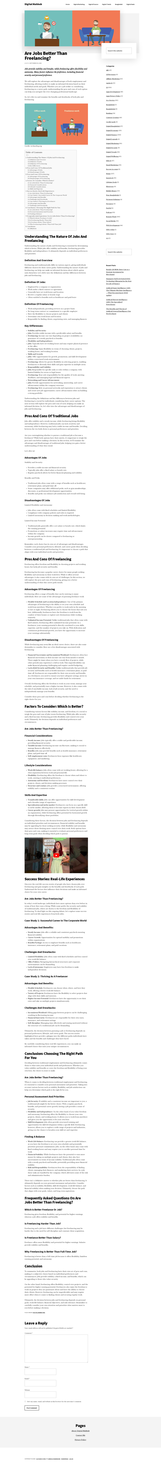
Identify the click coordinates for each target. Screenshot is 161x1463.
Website (27, 1390)
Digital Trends (111, 152)
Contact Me (80, 1435)
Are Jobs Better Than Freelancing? (41, 183)
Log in (71, 1459)
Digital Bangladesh (113, 126)
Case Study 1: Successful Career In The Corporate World (48, 195)
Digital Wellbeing (112, 156)
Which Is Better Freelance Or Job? (41, 218)
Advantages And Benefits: (38, 197)
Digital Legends (111, 139)
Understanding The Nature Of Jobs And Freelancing (45, 157)
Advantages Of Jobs (36, 170)
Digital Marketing (39, 1312)
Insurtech (109, 178)
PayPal (108, 208)
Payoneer (109, 204)
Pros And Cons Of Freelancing (38, 174)
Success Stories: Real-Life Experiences (40, 191)
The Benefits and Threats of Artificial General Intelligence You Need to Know (118, 311)
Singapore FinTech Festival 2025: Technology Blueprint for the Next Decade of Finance (118, 281)
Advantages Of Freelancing (39, 176)
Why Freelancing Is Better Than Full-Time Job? (45, 224)
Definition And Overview (38, 160)
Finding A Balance (36, 214)
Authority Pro (41, 1459)
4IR (107, 70)
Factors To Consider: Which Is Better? (40, 181)
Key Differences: (35, 166)
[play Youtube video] (56, 855)
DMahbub (33, 228)
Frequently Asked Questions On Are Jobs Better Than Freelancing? (51, 216)
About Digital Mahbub (80, 1431)
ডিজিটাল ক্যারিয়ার (110, 230)
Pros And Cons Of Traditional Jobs (39, 168)
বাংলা (107, 238)
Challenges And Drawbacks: (39, 199)
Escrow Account (112, 169)
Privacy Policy (80, 1440)
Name (27, 1367)
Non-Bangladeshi (112, 195)
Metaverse (110, 186)
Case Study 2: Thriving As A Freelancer (42, 201)
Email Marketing (112, 165)
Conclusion (31, 226)
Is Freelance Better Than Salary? (40, 222)
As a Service (110, 100)
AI (107, 87)
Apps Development (113, 92)
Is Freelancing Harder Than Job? (41, 220)
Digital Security (111, 148)
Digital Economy (112, 130)
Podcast (109, 212)
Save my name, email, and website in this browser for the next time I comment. (54, 1401)
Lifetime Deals (111, 182)
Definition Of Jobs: (36, 162)
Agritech (109, 83)
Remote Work (111, 217)
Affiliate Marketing (113, 79)
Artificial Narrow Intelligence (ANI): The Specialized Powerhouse (116, 302)
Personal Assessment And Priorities (41, 212)
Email (27, 1379)
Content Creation (112, 117)
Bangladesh (110, 105)
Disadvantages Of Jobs (37, 172)
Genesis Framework (54, 1459)
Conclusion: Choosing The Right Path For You (43, 208)
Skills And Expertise (36, 189)
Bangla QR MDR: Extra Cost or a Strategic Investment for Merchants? (118, 272)
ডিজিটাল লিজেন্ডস (110, 234)
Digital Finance (111, 135)
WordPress (64, 1459)
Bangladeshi (110, 109)
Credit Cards (110, 122)
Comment (29, 1333)
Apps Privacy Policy (113, 96)
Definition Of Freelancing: (38, 164)
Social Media (111, 221)
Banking (109, 113)
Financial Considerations (38, 185)
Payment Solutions (113, 199)
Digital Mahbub (33, 4)
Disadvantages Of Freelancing (40, 178)
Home (108, 174)
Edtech (108, 161)
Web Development (113, 225)
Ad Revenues (111, 74)
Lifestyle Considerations (38, 187)
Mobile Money (111, 191)
